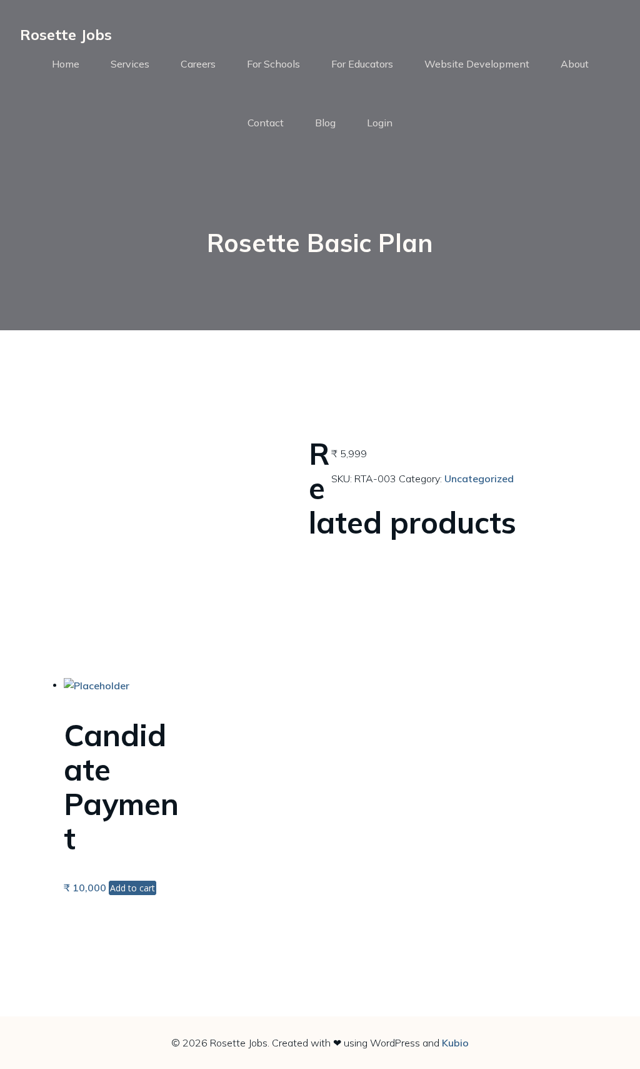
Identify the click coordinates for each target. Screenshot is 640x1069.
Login (379, 122)
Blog (325, 122)
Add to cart (132, 888)
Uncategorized (479, 478)
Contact (266, 122)
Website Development (476, 64)
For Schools (273, 64)
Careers (198, 64)
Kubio (455, 1042)
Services (130, 64)
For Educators (362, 64)
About (575, 64)
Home (65, 64)
